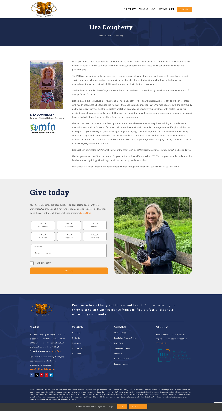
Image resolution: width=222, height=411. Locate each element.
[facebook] (32, 375)
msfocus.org (161, 343)
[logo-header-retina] (43, 2)
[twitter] (37, 375)
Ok (122, 407)
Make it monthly (43, 262)
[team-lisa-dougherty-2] (46, 60)
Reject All (138, 407)
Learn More (85, 213)
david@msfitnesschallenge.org (42, 369)
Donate (69, 271)
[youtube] (46, 375)
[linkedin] (51, 375)
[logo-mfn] (43, 123)
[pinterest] (41, 375)
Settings (110, 407)
